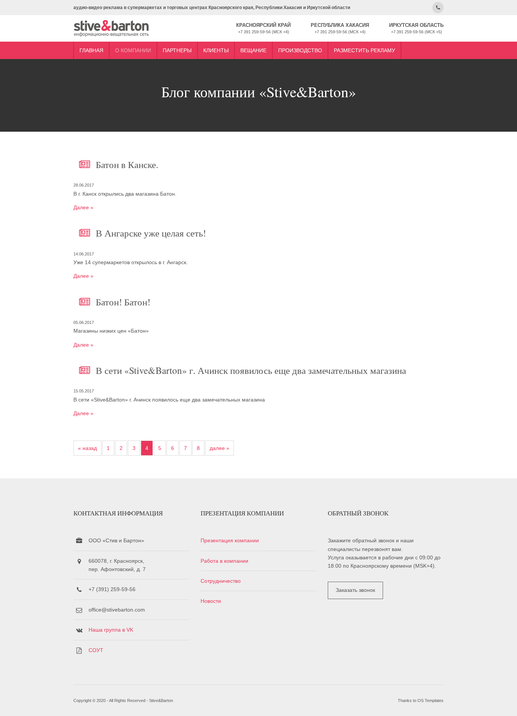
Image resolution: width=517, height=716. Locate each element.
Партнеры (177, 50)
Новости (211, 601)
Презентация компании (230, 540)
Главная (91, 50)
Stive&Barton (161, 700)
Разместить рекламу (364, 50)
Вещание (253, 50)
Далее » (83, 207)
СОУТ (96, 650)
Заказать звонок (355, 590)
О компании (133, 50)
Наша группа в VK (111, 630)
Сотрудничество (221, 581)
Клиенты (216, 50)
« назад (87, 448)
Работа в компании (224, 561)
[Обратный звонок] (438, 7)
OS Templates (430, 700)
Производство (300, 50)
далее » (219, 448)
